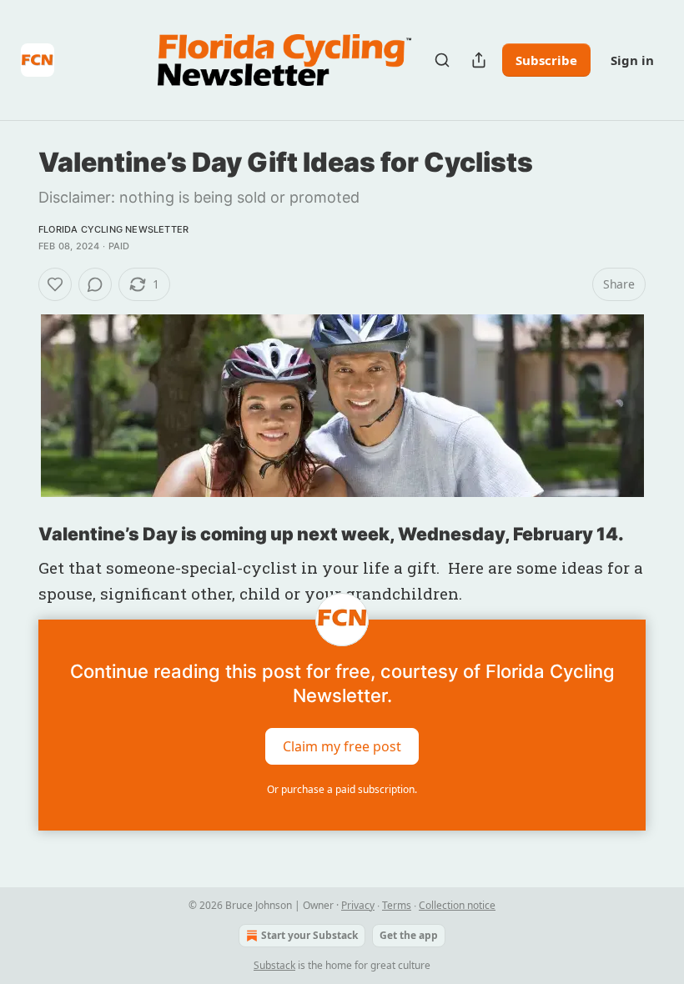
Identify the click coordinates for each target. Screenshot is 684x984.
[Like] (55, 284)
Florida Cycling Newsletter (113, 229)
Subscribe (546, 60)
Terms (396, 905)
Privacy (358, 905)
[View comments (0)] (95, 284)
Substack (274, 965)
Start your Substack (309, 935)
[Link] (15, 533)
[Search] (442, 60)
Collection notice (457, 905)
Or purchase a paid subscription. (342, 789)
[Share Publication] (478, 60)
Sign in (632, 60)
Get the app (409, 935)
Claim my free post (342, 745)
